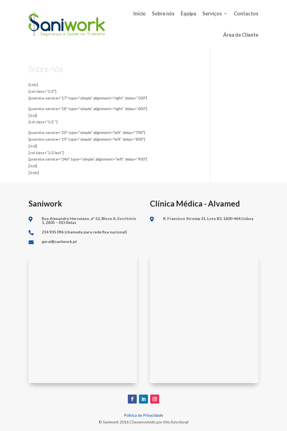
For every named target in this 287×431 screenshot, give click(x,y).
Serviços (212, 13)
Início (139, 13)
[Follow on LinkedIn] (143, 399)
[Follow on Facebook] (132, 399)
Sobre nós (163, 13)
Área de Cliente (240, 35)
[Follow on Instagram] (154, 399)
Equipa (188, 13)
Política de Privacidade (143, 415)
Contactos (246, 13)
